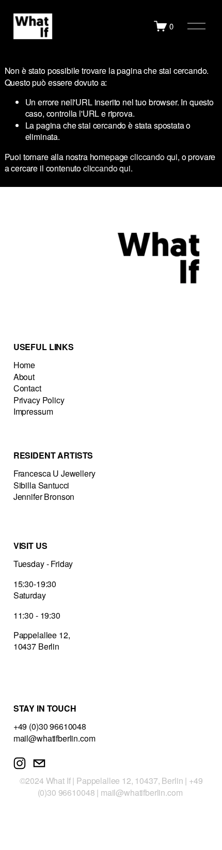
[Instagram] (19, 763)
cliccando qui (154, 157)
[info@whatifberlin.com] (39, 763)
